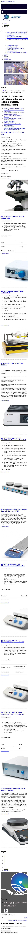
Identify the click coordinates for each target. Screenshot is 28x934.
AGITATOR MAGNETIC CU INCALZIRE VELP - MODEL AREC (13, 565)
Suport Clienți (7, 59)
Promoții (6, 56)
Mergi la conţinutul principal (8, 1)
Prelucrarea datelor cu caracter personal (17, 920)
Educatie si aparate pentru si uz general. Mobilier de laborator (13, 119)
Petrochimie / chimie (12, 51)
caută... (2, 8)
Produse (6, 54)
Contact (6, 58)
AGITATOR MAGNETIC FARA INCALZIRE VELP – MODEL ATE (12, 713)
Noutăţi (5, 55)
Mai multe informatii (5, 931)
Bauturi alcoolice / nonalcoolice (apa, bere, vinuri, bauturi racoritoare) (14, 113)
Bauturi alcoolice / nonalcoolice (14, 36)
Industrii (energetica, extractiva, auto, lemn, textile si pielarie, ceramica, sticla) (14, 128)
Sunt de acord (4, 932)
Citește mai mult (5, 178)
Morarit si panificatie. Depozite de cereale (17, 32)
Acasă (5, 23)
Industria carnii (10, 35)
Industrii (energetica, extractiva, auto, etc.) (17, 52)
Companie (6, 25)
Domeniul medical (11, 49)
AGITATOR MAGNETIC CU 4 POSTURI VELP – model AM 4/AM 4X (13, 439)
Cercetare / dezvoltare (12, 45)
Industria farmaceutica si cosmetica (15, 48)
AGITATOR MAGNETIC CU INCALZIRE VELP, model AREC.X (12, 641)
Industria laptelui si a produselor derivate (17, 33)
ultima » (6, 870)
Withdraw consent (13, 932)
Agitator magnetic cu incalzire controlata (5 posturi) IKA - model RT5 (14, 510)
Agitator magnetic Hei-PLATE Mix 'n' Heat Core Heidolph (13, 789)
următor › (6, 869)
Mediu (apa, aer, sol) (12, 46)
